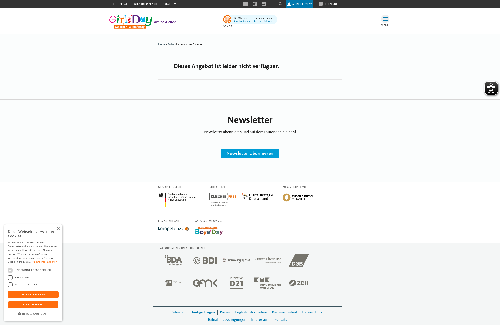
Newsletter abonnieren (250, 153)
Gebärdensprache (146, 4)
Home (161, 44)
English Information (251, 312)
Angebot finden (242, 21)
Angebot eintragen (263, 21)
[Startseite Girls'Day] (130, 28)
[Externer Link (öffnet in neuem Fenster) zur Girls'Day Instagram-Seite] (255, 5)
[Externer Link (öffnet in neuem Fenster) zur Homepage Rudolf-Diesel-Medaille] (298, 201)
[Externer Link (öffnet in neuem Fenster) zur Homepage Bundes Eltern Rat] (267, 261)
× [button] (58, 228)
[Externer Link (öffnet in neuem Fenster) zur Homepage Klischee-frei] (225, 195)
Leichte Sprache (120, 4)
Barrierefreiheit (284, 312)
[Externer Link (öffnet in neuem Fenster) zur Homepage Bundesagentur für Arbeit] (236, 261)
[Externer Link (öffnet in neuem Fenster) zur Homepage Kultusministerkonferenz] (267, 284)
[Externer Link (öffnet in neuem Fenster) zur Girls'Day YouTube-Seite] (245, 5)
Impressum (260, 319)
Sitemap (179, 312)
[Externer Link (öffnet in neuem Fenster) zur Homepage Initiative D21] (236, 284)
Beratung (331, 4)
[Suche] (280, 5)
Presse (225, 312)
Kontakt (280, 319)
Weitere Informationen (44, 261)
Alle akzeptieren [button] (33, 294)
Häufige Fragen (202, 312)
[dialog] (33, 272)
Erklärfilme (170, 4)
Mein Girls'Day (302, 4)
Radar (170, 44)
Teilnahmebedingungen (227, 319)
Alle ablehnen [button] (33, 304)
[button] (33, 314)
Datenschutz (312, 312)
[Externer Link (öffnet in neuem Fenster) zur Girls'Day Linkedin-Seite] (264, 5)
